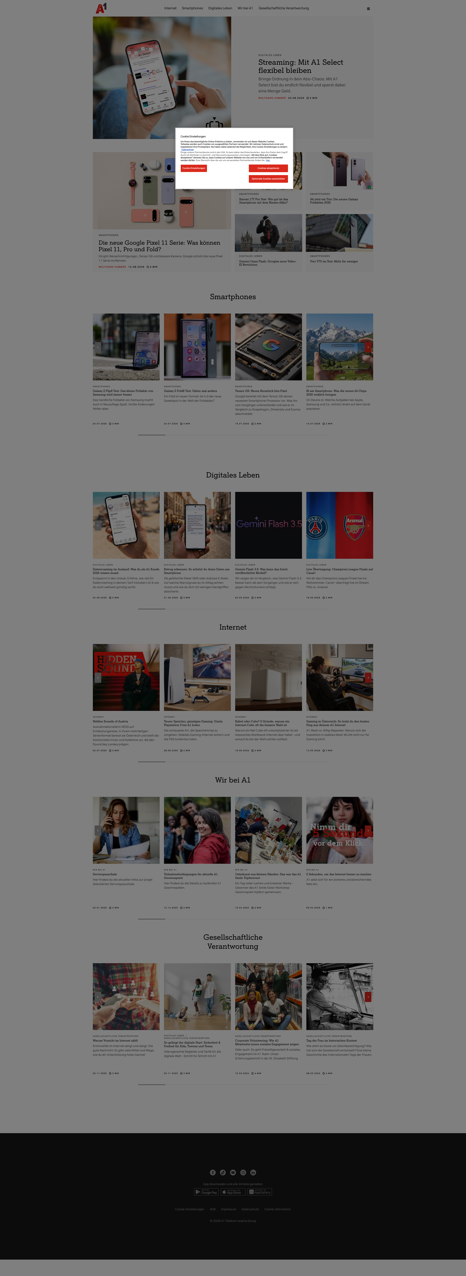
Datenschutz (187, 149)
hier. (268, 160)
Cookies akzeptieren (268, 168)
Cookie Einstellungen (194, 168)
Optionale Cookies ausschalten (268, 178)
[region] (234, 158)
